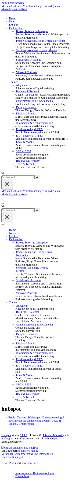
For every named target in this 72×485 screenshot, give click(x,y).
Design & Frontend (26, 107)
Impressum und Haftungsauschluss (34, 473)
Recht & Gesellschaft (27, 160)
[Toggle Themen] (63, 302)
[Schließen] (7, 184)
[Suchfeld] (2, 173)
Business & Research (27, 91)
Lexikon (13, 24)
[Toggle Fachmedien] (63, 239)
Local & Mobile (25, 141)
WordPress (32, 463)
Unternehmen (26, 423)
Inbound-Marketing (53, 435)
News (12, 21)
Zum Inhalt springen (12, 2)
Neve (4, 463)
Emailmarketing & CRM (29, 129)
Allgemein (22, 85)
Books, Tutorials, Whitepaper (32, 31)
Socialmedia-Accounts (28, 59)
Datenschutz (22, 476)
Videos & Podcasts (26, 72)
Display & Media (25, 113)
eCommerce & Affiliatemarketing (34, 122)
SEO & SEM (23, 151)
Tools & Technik (25, 163)
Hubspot (6, 435)
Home (12, 18)
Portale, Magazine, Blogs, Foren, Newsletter (40, 40)
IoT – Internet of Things (29, 135)
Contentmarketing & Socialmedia (34, 100)
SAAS (23, 435)
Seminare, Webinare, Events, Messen (36, 50)
